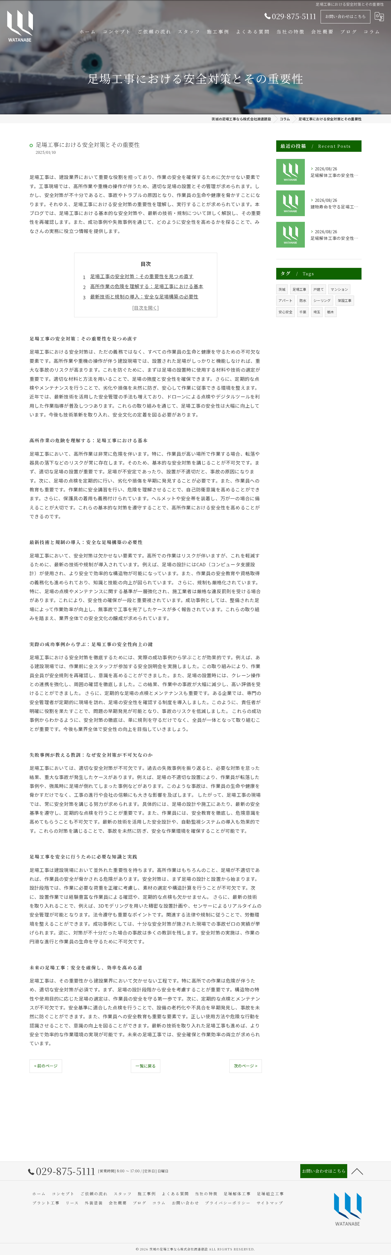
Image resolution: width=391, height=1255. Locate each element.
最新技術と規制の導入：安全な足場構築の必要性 (144, 296)
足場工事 (300, 289)
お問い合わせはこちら (345, 16)
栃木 (330, 311)
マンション (339, 289)
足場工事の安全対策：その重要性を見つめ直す (141, 276)
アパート (286, 300)
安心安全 (286, 311)
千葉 (302, 311)
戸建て (318, 289)
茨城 (282, 289)
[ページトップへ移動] (357, 1171)
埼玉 (316, 311)
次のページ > (245, 1066)
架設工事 (345, 300)
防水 (302, 300)
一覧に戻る (145, 1066)
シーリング (322, 300)
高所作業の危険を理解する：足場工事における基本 (147, 286)
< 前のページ (46, 1066)
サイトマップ (269, 1203)
